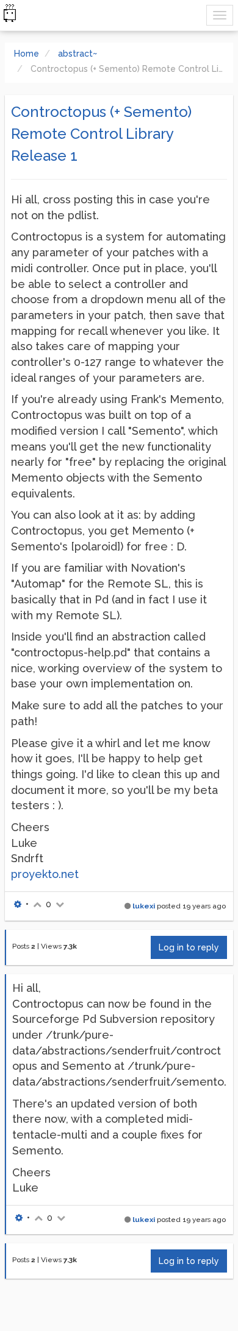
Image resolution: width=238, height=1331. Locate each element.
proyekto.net (45, 874)
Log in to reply (189, 947)
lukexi (143, 906)
